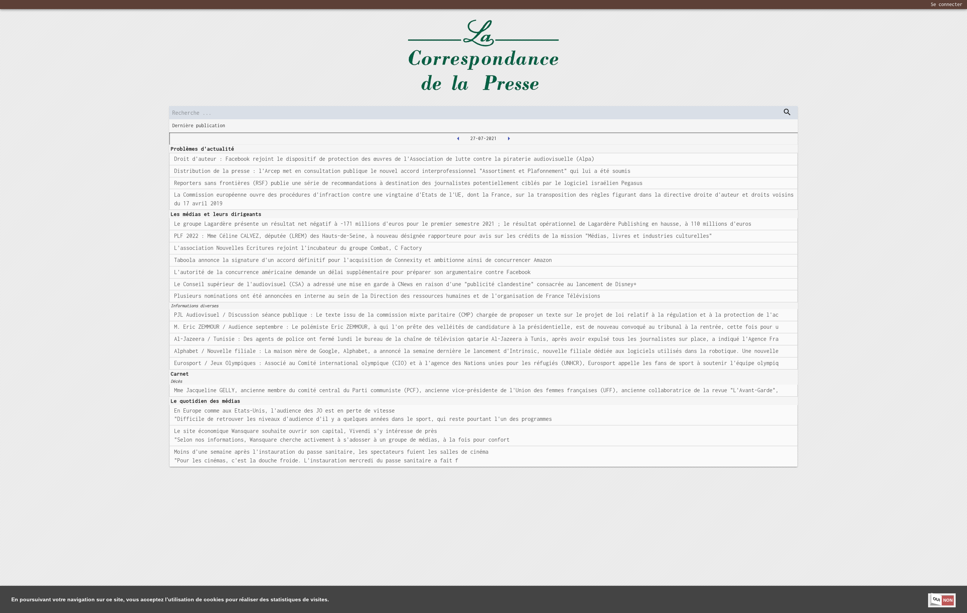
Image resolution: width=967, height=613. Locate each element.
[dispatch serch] (787, 112)
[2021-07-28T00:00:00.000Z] (509, 138)
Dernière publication (198, 125)
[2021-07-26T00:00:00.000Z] (458, 138)
